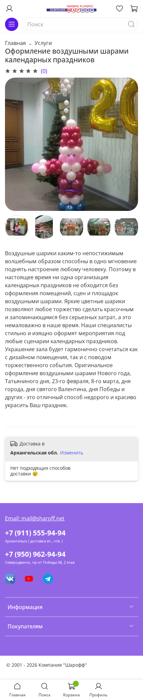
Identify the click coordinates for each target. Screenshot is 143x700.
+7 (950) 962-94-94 (35, 554)
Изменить (71, 453)
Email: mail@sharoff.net (35, 518)
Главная (15, 43)
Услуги (43, 43)
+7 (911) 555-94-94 (35, 532)
